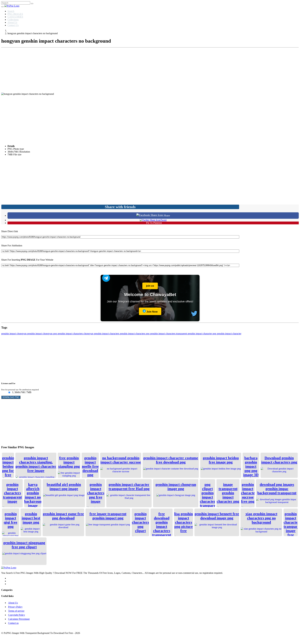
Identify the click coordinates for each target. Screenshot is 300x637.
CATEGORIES (15, 16)
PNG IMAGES (15, 14)
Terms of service (16, 611)
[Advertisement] (150, 71)
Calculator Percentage (19, 619)
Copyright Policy (16, 615)
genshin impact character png (202, 333)
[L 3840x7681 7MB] (9, 392)
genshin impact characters (70, 333)
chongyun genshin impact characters (101, 333)
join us (150, 285)
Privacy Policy (15, 606)
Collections (13, 19)
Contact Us (13, 25)
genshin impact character (229, 333)
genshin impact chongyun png (42, 333)
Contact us (13, 623)
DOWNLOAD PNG (10, 397)
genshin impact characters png (135, 333)
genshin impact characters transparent (169, 333)
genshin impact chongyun (14, 333)
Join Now (152, 311)
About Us (12, 22)
